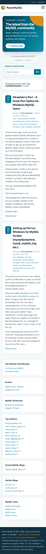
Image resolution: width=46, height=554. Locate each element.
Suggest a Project (12, 408)
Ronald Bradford (13, 423)
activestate (17, 260)
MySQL (32, 119)
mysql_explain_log (19, 268)
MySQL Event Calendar (14, 387)
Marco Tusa (11, 433)
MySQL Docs (10, 509)
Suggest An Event (12, 390)
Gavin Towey (11, 445)
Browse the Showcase (14, 405)
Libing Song (11, 429)
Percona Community (14, 491)
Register (41, 2)
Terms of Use (13, 538)
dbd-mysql (25, 263)
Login (33, 2)
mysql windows (23, 119)
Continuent (11, 488)
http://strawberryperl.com (16, 193)
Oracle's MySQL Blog (15, 469)
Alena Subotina (12, 436)
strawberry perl (19, 127)
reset (25, 85)
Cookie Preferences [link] (27, 538)
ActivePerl (34, 331)
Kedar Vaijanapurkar (14, 439)
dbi (30, 257)
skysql (24, 260)
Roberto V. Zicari (13, 451)
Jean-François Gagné (15, 426)
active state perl (32, 121)
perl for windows (30, 124)
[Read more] (10, 216)
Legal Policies (23, 535)
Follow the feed (16, 46)
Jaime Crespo (12, 448)
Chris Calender (26, 113)
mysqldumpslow (19, 121)
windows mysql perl (33, 127)
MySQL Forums (11, 515)
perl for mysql (18, 124)
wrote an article (30, 132)
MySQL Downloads (12, 506)
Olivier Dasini (11, 442)
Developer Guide (12, 371)
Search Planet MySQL (14, 66)
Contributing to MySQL (14, 368)
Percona (10, 485)
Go (37, 72)
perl (26, 257)
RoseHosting (11, 454)
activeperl (16, 263)
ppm (29, 268)
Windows (20, 257)
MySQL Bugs (10, 512)
